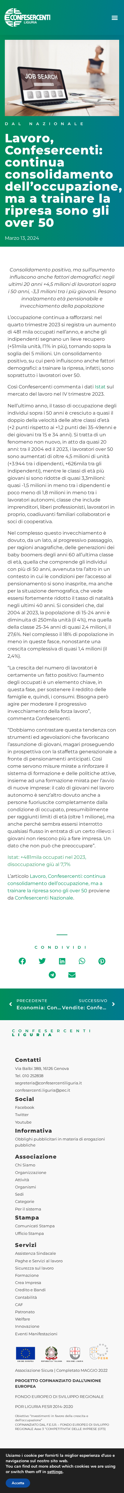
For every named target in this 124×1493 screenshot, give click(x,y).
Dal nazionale (46, 124)
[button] (114, 18)
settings (55, 1472)
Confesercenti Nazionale (44, 898)
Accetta (18, 1483)
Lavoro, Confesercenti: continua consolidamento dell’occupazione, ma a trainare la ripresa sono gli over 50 (56, 883)
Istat (100, 387)
